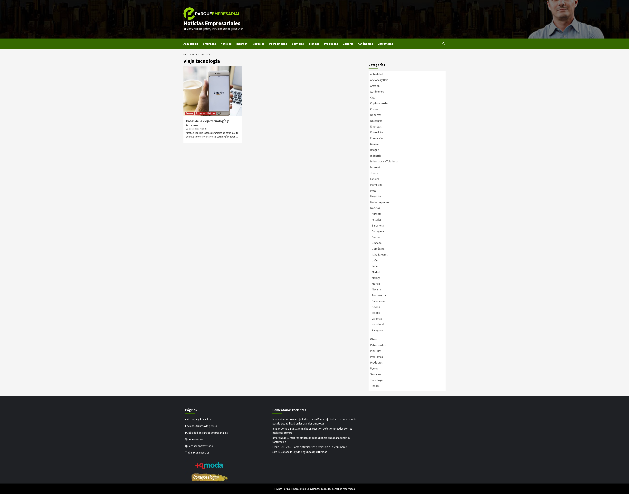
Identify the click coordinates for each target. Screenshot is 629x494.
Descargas (376, 121)
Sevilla (376, 307)
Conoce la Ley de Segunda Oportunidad (304, 452)
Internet (242, 44)
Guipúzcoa (378, 249)
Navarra (376, 289)
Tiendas (314, 44)
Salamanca (378, 301)
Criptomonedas (379, 103)
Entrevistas (385, 44)
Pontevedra (379, 295)
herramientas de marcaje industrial (293, 419)
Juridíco (375, 173)
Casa (372, 97)
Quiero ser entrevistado (199, 446)
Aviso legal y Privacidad (198, 419)
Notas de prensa (379, 202)
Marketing (376, 185)
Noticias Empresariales (211, 23)
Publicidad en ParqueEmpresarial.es (206, 433)
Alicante (376, 214)
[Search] (443, 43)
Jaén (375, 260)
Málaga (376, 278)
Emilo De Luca (280, 447)
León (375, 266)
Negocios (258, 44)
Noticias (226, 44)
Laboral (374, 179)
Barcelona (378, 225)
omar (275, 438)
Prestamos (376, 357)
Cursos (374, 109)
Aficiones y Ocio (379, 80)
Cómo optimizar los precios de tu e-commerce (320, 447)
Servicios (298, 44)
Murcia (376, 284)
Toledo (376, 313)
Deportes (375, 115)
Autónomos (365, 44)
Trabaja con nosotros (197, 452)
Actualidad (190, 44)
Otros (373, 339)
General (348, 44)
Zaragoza (377, 330)
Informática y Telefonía (384, 161)
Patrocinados (278, 44)
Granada (376, 243)
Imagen (374, 150)
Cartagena (378, 231)
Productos (331, 44)
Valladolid (378, 324)
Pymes (374, 368)
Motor (373, 190)
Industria (375, 156)
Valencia (377, 318)
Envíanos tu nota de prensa (201, 426)
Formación (376, 138)
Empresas (209, 44)
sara (274, 452)
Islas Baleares (380, 254)
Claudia (204, 129)
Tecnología (376, 380)
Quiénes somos (194, 439)
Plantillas (375, 351)
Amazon (189, 113)
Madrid (376, 272)
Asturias (376, 219)
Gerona (376, 237)
